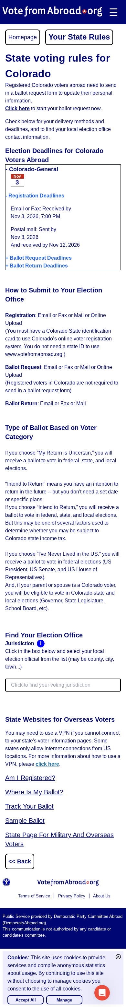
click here (47, 764)
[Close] (118, 956)
